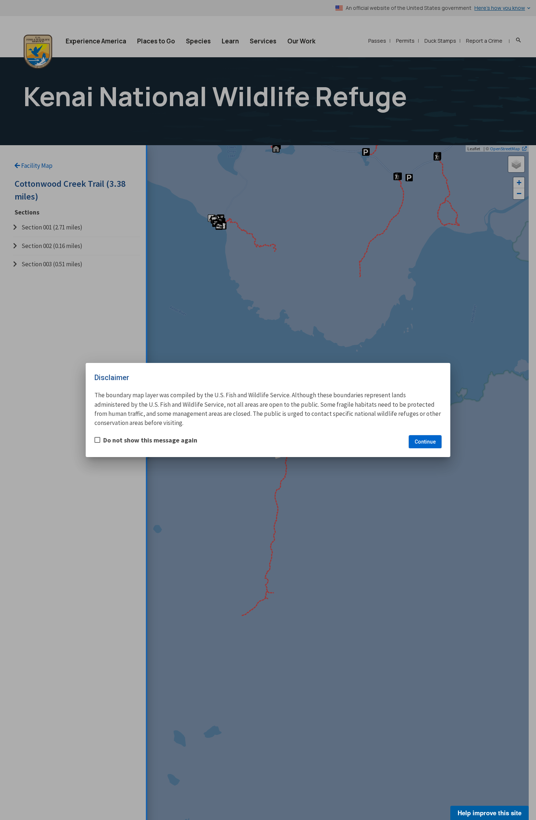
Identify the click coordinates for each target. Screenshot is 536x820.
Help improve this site (489, 812)
